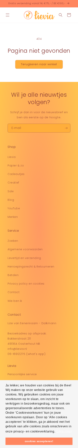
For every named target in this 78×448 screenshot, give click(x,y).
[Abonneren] (66, 128)
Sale (11, 191)
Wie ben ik (15, 301)
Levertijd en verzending (24, 258)
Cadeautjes (16, 174)
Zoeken (13, 241)
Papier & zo (16, 165)
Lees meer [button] (64, 431)
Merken (13, 217)
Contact (14, 292)
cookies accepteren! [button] (39, 441)
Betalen (13, 275)
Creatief (13, 182)
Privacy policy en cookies (26, 284)
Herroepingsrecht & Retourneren (31, 266)
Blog (11, 200)
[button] (7, 15)
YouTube (14, 208)
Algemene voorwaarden (25, 249)
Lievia (12, 157)
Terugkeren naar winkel (39, 64)
